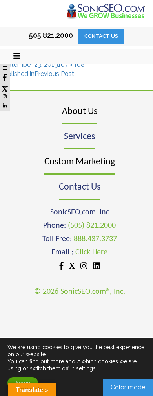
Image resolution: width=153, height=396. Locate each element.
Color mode (128, 387)
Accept (22, 383)
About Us (79, 111)
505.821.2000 (51, 35)
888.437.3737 (95, 239)
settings (86, 368)
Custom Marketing (79, 162)
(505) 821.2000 (92, 226)
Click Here (91, 252)
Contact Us (101, 36)
